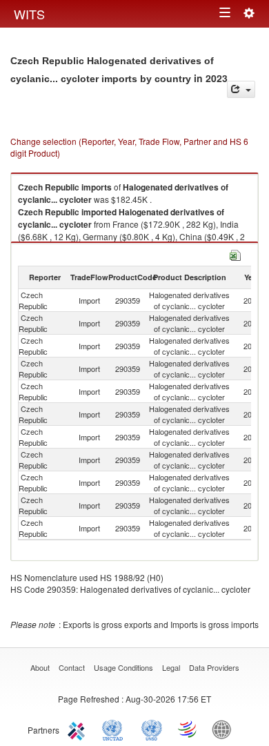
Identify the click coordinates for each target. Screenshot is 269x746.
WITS (29, 14)
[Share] (241, 89)
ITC (78, 729)
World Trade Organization (188, 729)
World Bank (225, 729)
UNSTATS (152, 729)
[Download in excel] (235, 253)
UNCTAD (115, 729)
